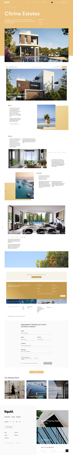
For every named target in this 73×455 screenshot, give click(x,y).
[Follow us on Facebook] (10, 422)
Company (23, 343)
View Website (36, 372)
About (29, 2)
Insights (43, 2)
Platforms (16, 435)
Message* (23, 349)
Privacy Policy (35, 363)
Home (6, 6)
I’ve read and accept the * (30, 363)
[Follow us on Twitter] (16, 422)
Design (40, 24)
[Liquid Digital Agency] (7, 2)
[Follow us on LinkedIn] (19, 422)
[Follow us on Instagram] (13, 422)
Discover (40, 22)
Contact (56, 2)
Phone (39, 337)
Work (33, 2)
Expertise (7, 437)
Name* (22, 331)
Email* (22, 337)
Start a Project (64, 2)
